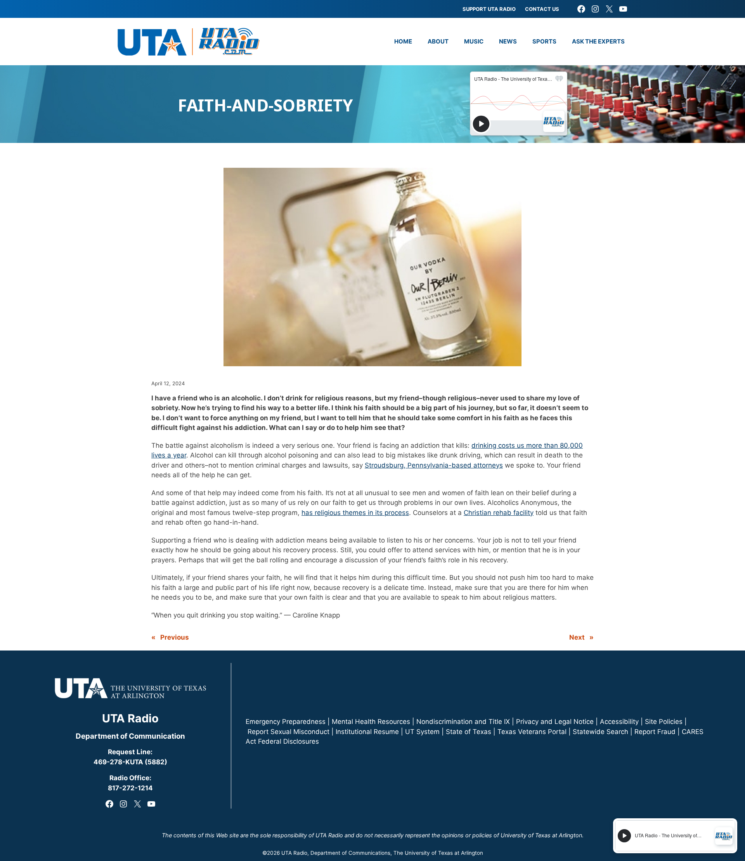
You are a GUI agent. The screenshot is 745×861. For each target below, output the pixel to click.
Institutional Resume (367, 732)
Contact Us (542, 9)
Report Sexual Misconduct (288, 732)
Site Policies (664, 721)
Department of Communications (350, 853)
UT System (422, 732)
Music (473, 41)
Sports (544, 41)
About (438, 41)
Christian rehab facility (499, 513)
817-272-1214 (130, 788)
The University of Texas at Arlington (438, 853)
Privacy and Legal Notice (555, 721)
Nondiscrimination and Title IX (463, 721)
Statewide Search (600, 732)
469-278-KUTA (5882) (130, 762)
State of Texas (468, 732)
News (508, 41)
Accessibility (619, 721)
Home (403, 41)
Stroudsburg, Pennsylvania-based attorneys (434, 465)
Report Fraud (655, 732)
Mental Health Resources (371, 721)
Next (577, 637)
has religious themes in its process (355, 513)
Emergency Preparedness (286, 721)
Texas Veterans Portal (532, 732)
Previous (174, 637)
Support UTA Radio (489, 9)
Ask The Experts (598, 41)
